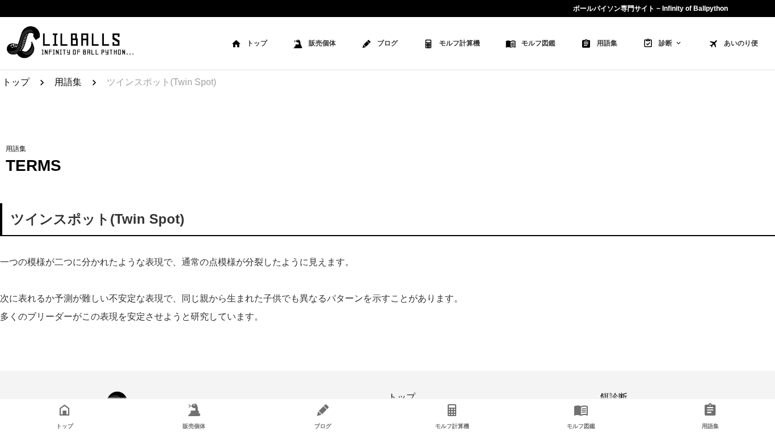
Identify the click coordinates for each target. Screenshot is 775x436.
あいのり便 (741, 43)
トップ (257, 43)
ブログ (387, 43)
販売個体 (322, 43)
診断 (665, 43)
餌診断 (613, 397)
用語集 (607, 43)
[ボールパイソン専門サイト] (70, 43)
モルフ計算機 (459, 43)
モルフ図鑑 (538, 43)
